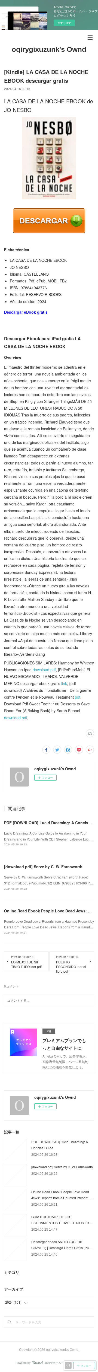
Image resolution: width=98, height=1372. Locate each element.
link (64, 683)
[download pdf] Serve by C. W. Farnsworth (43, 866)
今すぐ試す (64, 23)
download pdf (44, 669)
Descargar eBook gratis (26, 312)
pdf (77, 697)
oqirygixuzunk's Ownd (49, 49)
